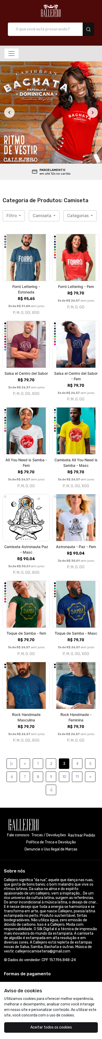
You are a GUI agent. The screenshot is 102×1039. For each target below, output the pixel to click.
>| (51, 790)
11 (77, 777)
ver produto (26, 257)
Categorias (78, 215)
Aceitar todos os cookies (51, 1027)
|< (11, 764)
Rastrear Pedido (81, 835)
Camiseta (42, 215)
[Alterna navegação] (11, 53)
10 (64, 777)
